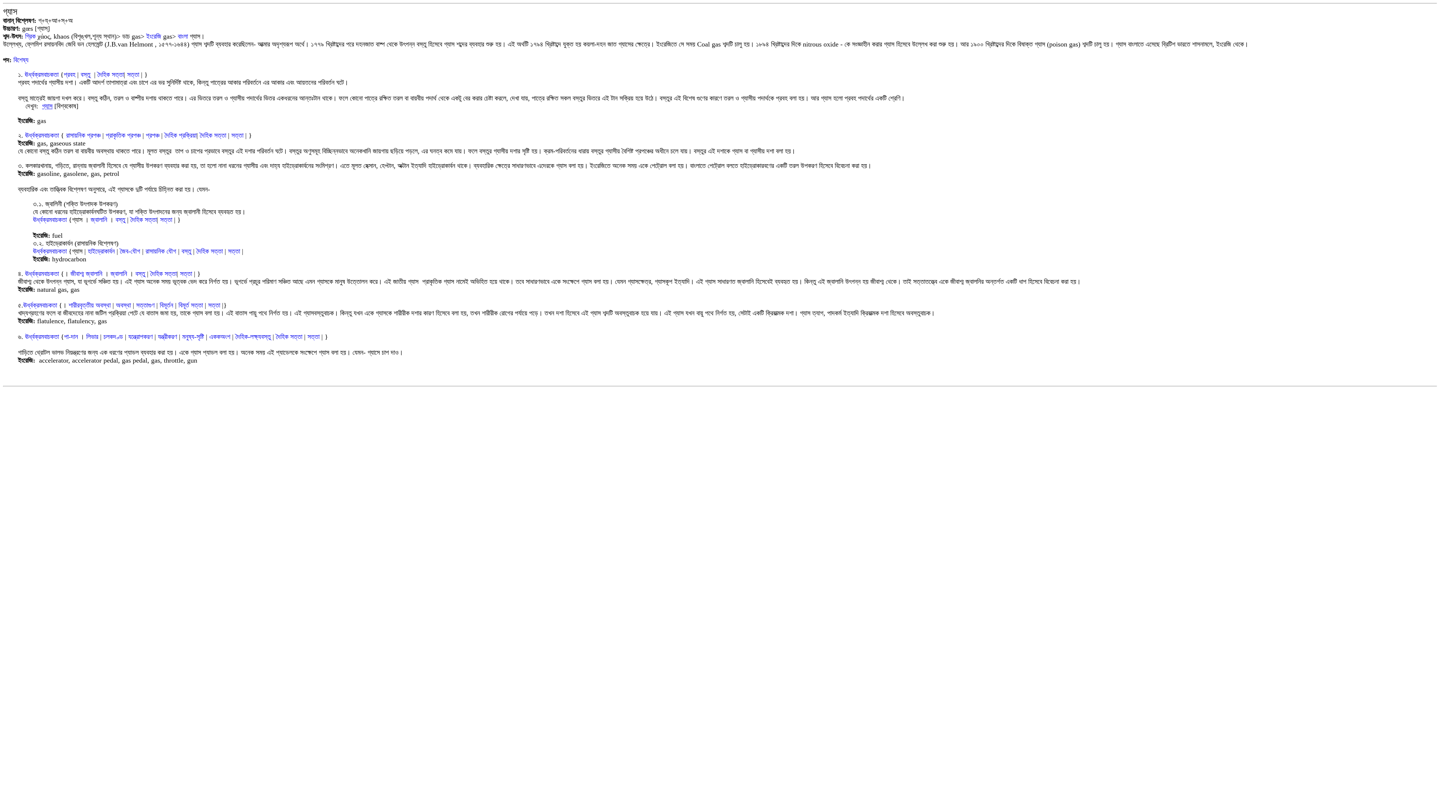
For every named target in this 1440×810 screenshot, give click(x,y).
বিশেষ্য (21, 60)
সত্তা (133, 74)
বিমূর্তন (166, 305)
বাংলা (183, 36)
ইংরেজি (153, 36)
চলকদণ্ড (113, 336)
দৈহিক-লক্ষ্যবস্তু (254, 336)
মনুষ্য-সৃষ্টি (193, 336)
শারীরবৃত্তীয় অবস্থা (90, 305)
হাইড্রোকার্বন (101, 251)
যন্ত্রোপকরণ (140, 336)
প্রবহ (69, 74)
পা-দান (71, 336)
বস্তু (85, 74)
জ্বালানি (99, 220)
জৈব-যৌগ (130, 251)
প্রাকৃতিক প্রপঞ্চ (123, 135)
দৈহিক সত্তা (111, 74)
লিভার (92, 336)
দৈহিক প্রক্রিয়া (180, 135)
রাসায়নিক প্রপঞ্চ (83, 135)
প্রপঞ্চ (152, 135)
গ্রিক (30, 36)
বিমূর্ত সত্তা (190, 305)
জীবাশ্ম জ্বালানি (86, 274)
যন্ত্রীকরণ (167, 336)
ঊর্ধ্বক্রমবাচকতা (41, 74)
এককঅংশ (219, 336)
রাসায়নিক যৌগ (161, 251)
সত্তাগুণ (145, 305)
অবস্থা (123, 305)
